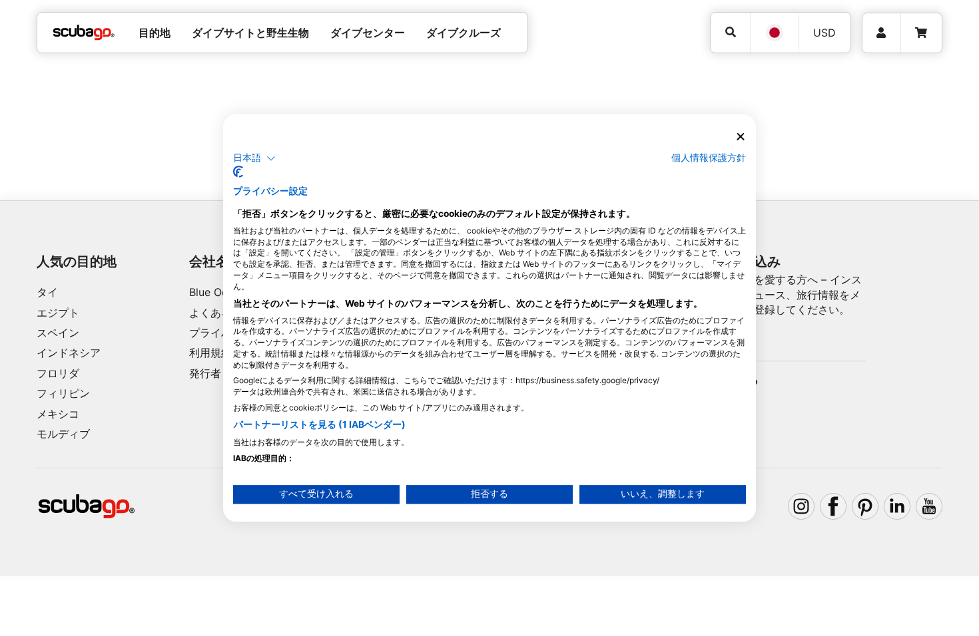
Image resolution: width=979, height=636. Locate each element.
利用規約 (210, 352)
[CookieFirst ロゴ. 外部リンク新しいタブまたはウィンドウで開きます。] (238, 172)
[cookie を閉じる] (740, 136)
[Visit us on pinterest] (865, 506)
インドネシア (69, 352)
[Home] (84, 33)
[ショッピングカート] (921, 33)
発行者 (205, 373)
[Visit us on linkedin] (897, 506)
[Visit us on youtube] (929, 506)
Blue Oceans (220, 292)
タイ (47, 292)
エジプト (58, 312)
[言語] (774, 33)
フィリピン (63, 393)
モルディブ (63, 433)
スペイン (58, 332)
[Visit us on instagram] (801, 506)
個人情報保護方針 (708, 157)
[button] (254, 158)
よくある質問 (221, 312)
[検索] (730, 32)
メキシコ (58, 413)
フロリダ (58, 373)
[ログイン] (881, 33)
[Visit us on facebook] (833, 506)
